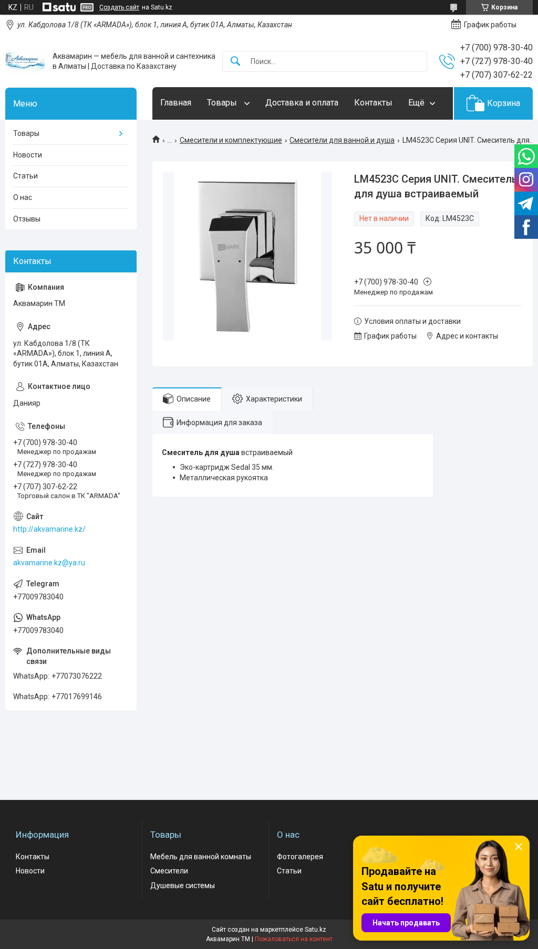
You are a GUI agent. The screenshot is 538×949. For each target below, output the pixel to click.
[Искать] (235, 62)
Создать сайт (119, 7)
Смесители (169, 871)
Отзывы (26, 219)
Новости (27, 155)
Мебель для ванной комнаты (200, 856)
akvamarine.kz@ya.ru (49, 562)
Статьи (25, 176)
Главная (175, 103)
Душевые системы (182, 885)
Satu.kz (315, 929)
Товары (223, 103)
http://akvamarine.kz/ (49, 529)
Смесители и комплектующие (231, 140)
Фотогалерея (300, 856)
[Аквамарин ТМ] (25, 62)
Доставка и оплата (301, 103)
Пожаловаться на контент (294, 939)
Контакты (373, 103)
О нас (22, 197)
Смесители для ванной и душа (342, 140)
